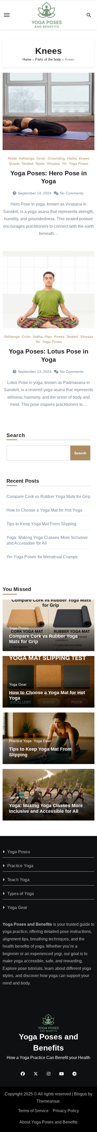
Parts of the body (48, 59)
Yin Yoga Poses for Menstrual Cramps (42, 557)
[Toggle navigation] (7, 15)
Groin (41, 158)
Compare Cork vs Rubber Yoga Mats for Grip (48, 496)
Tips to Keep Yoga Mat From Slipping (41, 524)
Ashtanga (26, 158)
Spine (40, 163)
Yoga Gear (18, 684)
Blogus (80, 1094)
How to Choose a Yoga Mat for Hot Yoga (44, 510)
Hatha (72, 158)
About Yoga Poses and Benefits (48, 1122)
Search (15, 435)
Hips (48, 336)
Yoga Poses (78, 163)
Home (27, 59)
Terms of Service (33, 1111)
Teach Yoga (18, 797)
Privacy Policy (66, 1111)
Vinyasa (53, 163)
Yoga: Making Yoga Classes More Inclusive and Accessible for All (46, 808)
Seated (27, 163)
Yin (64, 163)
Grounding (56, 158)
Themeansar (47, 1101)
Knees (84, 158)
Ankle (12, 158)
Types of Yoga (20, 893)
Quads (14, 163)
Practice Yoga (20, 741)
